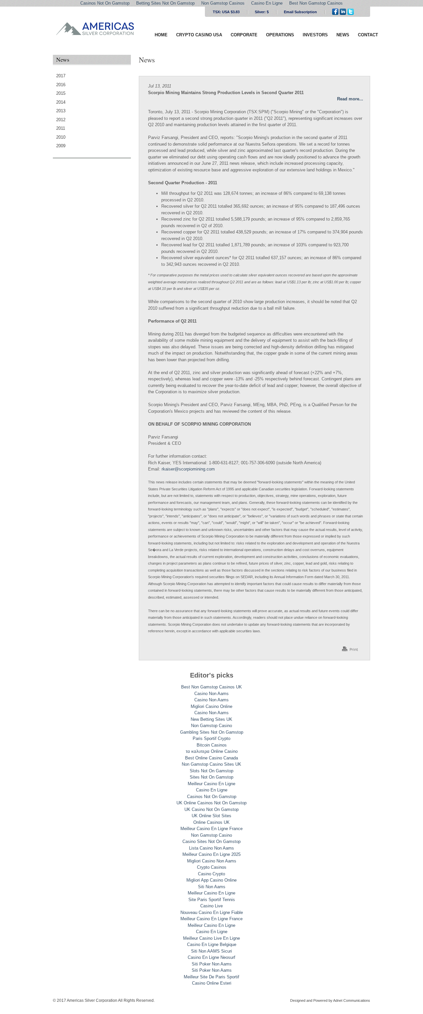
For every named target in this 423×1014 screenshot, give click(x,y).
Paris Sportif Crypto (211, 738)
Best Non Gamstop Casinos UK (211, 686)
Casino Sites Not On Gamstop (211, 841)
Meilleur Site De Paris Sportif (211, 976)
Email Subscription (300, 12)
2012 (60, 119)
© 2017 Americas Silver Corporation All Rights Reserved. (104, 1000)
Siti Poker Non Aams (212, 964)
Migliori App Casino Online (211, 880)
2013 (60, 110)
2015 (60, 93)
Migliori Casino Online (211, 706)
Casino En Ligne (211, 789)
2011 (60, 128)
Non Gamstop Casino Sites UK (211, 764)
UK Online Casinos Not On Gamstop (211, 802)
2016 (60, 84)
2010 (60, 137)
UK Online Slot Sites (211, 815)
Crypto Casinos (211, 867)
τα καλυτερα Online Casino (212, 751)
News (342, 34)
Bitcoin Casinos (212, 745)
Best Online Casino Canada (211, 757)
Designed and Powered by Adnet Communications (330, 1000)
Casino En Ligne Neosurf (211, 957)
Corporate (244, 34)
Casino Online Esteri (211, 983)
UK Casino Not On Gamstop (211, 809)
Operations (280, 34)
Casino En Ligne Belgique (211, 944)
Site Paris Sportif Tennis (211, 899)
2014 (60, 102)
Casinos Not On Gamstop (211, 796)
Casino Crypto (211, 873)
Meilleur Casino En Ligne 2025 (211, 854)
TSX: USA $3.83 (226, 12)
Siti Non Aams (211, 886)
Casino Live (211, 905)
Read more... (350, 98)
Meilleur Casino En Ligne (211, 783)
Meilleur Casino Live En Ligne (211, 938)
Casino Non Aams (211, 693)
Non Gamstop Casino (211, 725)
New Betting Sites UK (211, 719)
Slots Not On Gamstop (211, 770)
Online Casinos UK (211, 822)
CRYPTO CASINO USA (199, 34)
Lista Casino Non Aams (211, 848)
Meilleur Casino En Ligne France (211, 828)
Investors (315, 34)
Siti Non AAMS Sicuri (211, 951)
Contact (368, 34)
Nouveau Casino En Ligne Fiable (211, 912)
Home (161, 34)
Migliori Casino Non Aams (211, 860)
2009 (60, 145)
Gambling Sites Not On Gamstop (211, 732)
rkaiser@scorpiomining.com (188, 469)
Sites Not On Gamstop (211, 777)
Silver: (262, 12)
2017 (60, 75)
